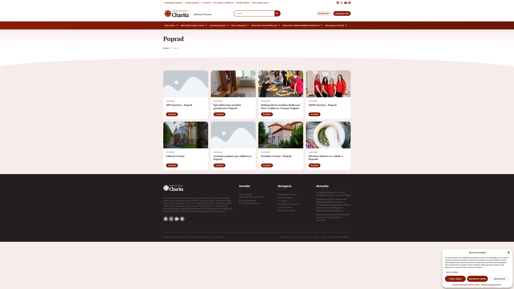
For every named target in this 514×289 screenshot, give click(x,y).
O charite (206, 2)
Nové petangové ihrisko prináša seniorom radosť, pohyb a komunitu (332, 217)
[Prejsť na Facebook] (338, 2)
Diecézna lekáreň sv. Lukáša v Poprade (326, 157)
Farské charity (242, 2)
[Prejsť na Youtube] (345, 2)
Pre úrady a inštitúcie (223, 2)
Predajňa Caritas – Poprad (276, 156)
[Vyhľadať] (278, 13)
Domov (166, 48)
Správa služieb (452, 272)
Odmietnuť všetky (477, 278)
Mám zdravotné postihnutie (264, 25)
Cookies (323, 237)
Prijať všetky (455, 278)
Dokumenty (284, 237)
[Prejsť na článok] (185, 84)
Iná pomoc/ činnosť (334, 25)
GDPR (315, 237)
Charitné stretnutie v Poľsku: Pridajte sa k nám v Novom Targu (333, 194)
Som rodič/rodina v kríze (192, 25)
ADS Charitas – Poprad (179, 105)
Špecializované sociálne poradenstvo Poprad (227, 106)
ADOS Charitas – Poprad (323, 105)
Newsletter (296, 237)
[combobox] (254, 13)
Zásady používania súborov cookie (466, 285)
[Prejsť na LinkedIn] (349, 2)
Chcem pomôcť (192, 2)
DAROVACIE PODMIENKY (339, 237)
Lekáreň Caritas (175, 156)
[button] (508, 252)
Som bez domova (218, 25)
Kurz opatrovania (260, 2)
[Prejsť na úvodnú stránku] (173, 188)
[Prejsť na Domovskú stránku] (176, 13)
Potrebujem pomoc (173, 2)
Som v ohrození (238, 25)
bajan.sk (220, 237)
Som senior (170, 25)
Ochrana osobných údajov (491, 285)
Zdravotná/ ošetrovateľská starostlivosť (300, 25)
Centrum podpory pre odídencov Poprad (232, 157)
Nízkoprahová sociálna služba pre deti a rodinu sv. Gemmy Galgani (280, 106)
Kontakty (306, 237)
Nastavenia (499, 278)
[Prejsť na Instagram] (341, 2)
